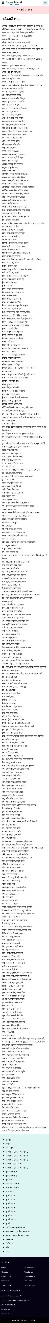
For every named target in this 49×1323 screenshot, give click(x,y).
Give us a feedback (8, 1305)
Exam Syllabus (29, 1285)
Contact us (5, 1314)
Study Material (29, 1268)
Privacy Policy (6, 1276)
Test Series (28, 1272)
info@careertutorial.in (14, 1296)
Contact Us (5, 1281)
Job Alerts (28, 1281)
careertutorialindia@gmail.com (18, 1300)
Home (3, 1268)
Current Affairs (29, 1276)
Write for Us (5, 1309)
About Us (4, 1272)
